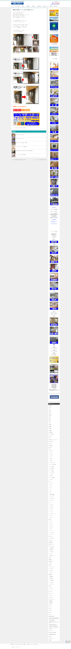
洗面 (50, 519)
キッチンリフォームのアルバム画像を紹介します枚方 (40, 159)
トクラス (50, 610)
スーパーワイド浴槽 (52, 464)
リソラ (51, 553)
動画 (50, 636)
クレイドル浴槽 (52, 477)
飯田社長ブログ (39, 6)
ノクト (51, 485)
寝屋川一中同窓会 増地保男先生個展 (54, 618)
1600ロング (51, 475)
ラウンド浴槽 (52, 466)
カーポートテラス (51, 599)
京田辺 (50, 424)
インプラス (51, 568)
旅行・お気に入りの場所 (52, 632)
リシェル (51, 483)
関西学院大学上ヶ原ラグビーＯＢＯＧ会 (54, 622)
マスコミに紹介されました (54, 223)
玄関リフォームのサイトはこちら (20, 138)
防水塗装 (51, 578)
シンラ (51, 456)
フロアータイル (52, 538)
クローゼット (51, 540)
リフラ (51, 530)
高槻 (50, 418)
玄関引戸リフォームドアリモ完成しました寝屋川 (21, 142)
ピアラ (51, 521)
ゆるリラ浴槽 (52, 468)
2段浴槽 (50, 405)
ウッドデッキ (51, 593)
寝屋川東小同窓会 (51, 616)
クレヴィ (51, 523)
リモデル (51, 460)
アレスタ (51, 500)
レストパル (51, 504)
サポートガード (51, 638)
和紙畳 (50, 559)
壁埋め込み (51, 549)
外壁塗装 (50, 574)
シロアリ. (50, 591)
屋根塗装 (51, 576)
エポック (51, 534)
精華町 (50, 426)
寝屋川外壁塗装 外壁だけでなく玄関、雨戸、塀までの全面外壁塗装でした (25, 150)
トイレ (50, 502)
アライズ (51, 479)
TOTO (50, 608)
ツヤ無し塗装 (52, 580)
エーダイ (50, 612)
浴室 (50, 449)
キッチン (50, 481)
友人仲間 (50, 628)
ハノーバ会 (50, 630)
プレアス (51, 517)
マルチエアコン (52, 551)
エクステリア (51, 597)
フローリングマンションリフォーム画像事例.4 (21, 146)
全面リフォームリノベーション (53, 439)
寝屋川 (50, 411)
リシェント (51, 589)
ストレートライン (52, 462)
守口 (50, 422)
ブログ (50, 407)
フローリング (51, 536)
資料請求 (51, 6)
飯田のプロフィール (45, 6)
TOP (17, 644)
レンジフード (52, 496)
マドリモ (51, 572)
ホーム (12, 6)
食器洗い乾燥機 (52, 494)
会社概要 (33, 6)
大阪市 (50, 428)
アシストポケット (52, 498)
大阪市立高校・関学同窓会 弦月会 (53, 626)
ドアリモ (51, 587)
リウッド (51, 595)
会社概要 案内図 (54, 219)
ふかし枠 (51, 570)
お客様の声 (28, 6)
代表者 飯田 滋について (54, 221)
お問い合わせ (55, 6)
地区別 (23, 6)
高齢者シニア (51, 561)
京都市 (50, 430)
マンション (50, 443)
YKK (49, 614)
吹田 (50, 420)
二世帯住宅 (50, 445)
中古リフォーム (51, 441)
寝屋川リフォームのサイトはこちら (20, 134)
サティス (51, 515)
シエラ (51, 487)
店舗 (50, 557)
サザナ (51, 458)
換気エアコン (52, 555)
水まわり (50, 447)
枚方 (50, 409)
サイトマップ (54, 207)
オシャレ (50, 437)
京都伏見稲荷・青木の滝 (52, 634)
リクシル (50, 606)
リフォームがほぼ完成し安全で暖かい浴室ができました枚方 (19, 159)
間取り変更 (50, 542)
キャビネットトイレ (52, 513)
